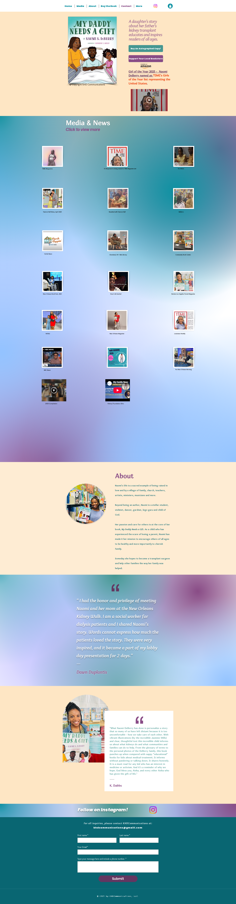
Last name (124, 835)
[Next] (229, 745)
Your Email (82, 847)
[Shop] (170, 6)
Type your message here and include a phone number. (101, 859)
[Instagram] (155, 6)
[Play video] (149, 100)
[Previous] (6, 745)
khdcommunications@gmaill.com (118, 827)
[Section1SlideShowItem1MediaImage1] (118, 797)
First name (82, 835)
